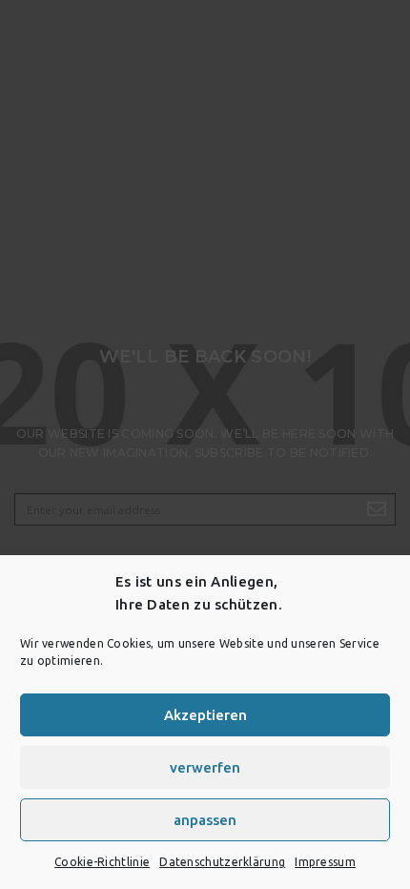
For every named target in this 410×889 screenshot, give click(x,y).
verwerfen (205, 767)
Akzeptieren (205, 715)
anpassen (205, 820)
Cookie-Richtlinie (102, 862)
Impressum (325, 862)
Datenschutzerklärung (222, 862)
